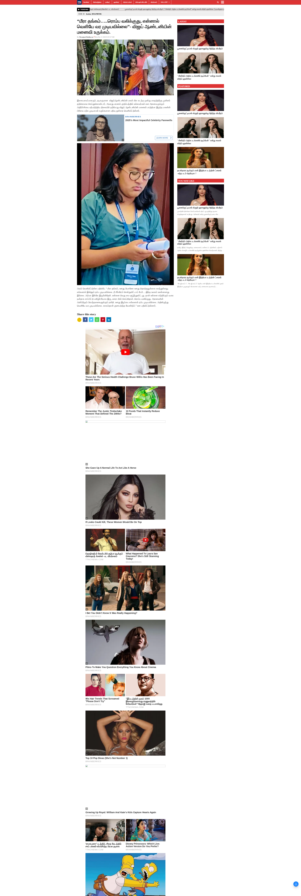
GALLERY (164, 2)
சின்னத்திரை (97, 2)
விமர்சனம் (154, 2)
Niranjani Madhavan (86, 37)
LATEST (182, 21)
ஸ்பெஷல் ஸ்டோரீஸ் (141, 2)
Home (80, 14)
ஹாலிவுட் (116, 2)
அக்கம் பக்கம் (127, 2)
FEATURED (184, 86)
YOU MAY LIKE (186, 181)
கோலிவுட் (86, 2)
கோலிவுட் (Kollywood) (93, 14)
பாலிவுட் (107, 2)
